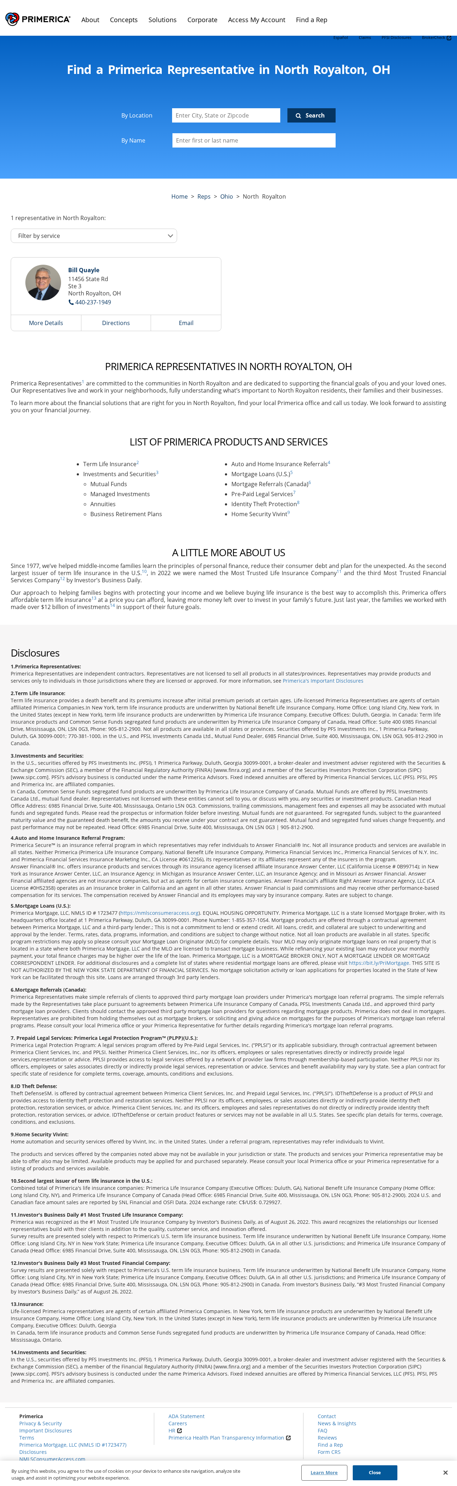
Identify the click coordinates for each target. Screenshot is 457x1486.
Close (375, 1472)
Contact (327, 1416)
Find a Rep (330, 1444)
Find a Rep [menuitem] (311, 19)
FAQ (322, 1430)
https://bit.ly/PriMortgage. (380, 962)
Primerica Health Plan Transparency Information (227, 1437)
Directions (116, 323)
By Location (136, 115)
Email (186, 323)
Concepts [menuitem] (124, 19)
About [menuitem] (90, 19)
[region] (228, 1473)
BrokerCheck (434, 37)
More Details (46, 323)
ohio (226, 196)
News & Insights (337, 1423)
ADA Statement (187, 1416)
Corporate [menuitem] (202, 19)
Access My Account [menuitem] (256, 19)
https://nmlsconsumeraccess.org (159, 912)
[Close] (445, 1472)
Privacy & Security (40, 1423)
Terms (26, 1437)
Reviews (327, 1437)
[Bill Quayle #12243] (43, 282)
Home (179, 196)
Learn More (324, 1472)
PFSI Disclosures (396, 37)
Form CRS (329, 1451)
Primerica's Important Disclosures (323, 680)
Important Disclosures (45, 1430)
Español (340, 37)
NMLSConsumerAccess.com (52, 1459)
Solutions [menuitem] (163, 19)
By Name (133, 140)
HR (173, 1430)
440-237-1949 (93, 302)
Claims (365, 37)
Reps (204, 196)
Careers (178, 1423)
